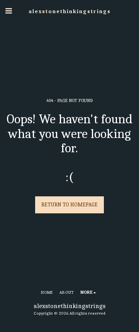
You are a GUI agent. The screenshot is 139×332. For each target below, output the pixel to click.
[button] (8, 11)
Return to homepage (69, 204)
